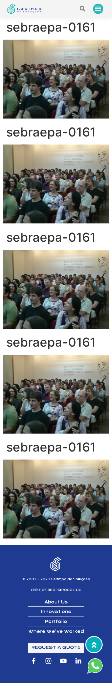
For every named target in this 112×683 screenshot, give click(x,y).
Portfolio (56, 621)
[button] (98, 9)
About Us (56, 602)
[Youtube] (63, 661)
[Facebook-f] (33, 661)
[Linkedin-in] (78, 661)
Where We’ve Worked (56, 631)
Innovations (56, 611)
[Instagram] (48, 661)
